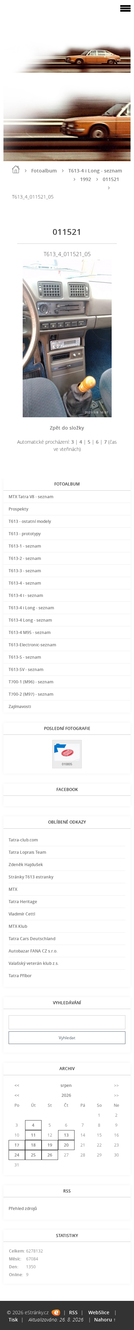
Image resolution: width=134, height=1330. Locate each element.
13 (66, 1135)
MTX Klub (18, 926)
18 (33, 1145)
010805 (67, 764)
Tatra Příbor (20, 976)
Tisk (13, 1319)
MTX (13, 889)
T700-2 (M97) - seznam (31, 694)
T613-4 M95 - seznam (30, 632)
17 (16, 1145)
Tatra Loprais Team (27, 852)
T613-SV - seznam (26, 669)
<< (16, 1085)
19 (49, 1145)
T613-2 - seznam (25, 558)
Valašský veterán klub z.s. (34, 963)
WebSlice (98, 1312)
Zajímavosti (20, 706)
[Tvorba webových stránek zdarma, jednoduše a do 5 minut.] (56, 1312)
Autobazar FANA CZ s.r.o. (33, 951)
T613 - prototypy (25, 534)
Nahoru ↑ (105, 1319)
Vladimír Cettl (22, 914)
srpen (66, 1085)
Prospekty (18, 509)
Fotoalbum (44, 170)
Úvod (16, 169)
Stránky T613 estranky (31, 877)
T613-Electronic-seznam (32, 645)
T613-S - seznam (25, 657)
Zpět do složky (67, 427)
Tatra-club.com (23, 840)
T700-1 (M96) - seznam (31, 682)
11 (33, 1135)
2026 (66, 1095)
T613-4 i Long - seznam (95, 170)
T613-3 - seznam (25, 571)
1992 (85, 179)
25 (33, 1155)
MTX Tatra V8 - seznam (31, 497)
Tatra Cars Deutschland (32, 939)
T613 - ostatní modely (30, 521)
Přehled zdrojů (23, 1208)
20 (66, 1145)
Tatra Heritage (23, 901)
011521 (111, 179)
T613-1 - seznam (25, 546)
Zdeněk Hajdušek (26, 864)
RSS (73, 1312)
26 (49, 1155)
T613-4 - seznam (25, 583)
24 (16, 1155)
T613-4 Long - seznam (30, 620)
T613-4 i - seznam (26, 595)
